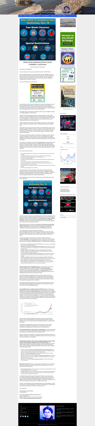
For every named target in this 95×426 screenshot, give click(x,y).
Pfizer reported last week (25, 368)
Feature (25, 15)
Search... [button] (64, 15)
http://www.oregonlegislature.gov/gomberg (32, 398)
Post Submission (45, 15)
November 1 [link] (49, 116)
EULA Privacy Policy (23, 408)
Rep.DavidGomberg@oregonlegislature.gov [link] (31, 394)
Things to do (53, 15)
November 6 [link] (34, 298)
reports (25, 128)
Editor (44, 67)
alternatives (25, 239)
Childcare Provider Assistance (31, 353)
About (59, 15)
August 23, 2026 (58, 409)
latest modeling (35, 291)
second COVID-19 (24, 371)
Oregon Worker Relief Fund (45, 355)
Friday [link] (22, 142)
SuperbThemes (54, 424)
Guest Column (32, 15)
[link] (25, 112)
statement (42, 226)
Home (21, 15)
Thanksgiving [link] (25, 231)
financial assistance (45, 267)
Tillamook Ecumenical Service (65, 191)
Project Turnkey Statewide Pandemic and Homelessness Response (41, 349)
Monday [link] (31, 372)
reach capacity (25, 112)
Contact (21, 410)
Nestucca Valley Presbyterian (65, 190)
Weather (38, 15)
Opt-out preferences (23, 412)
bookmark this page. (33, 284)
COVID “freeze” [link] (47, 71)
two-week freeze (40, 142)
